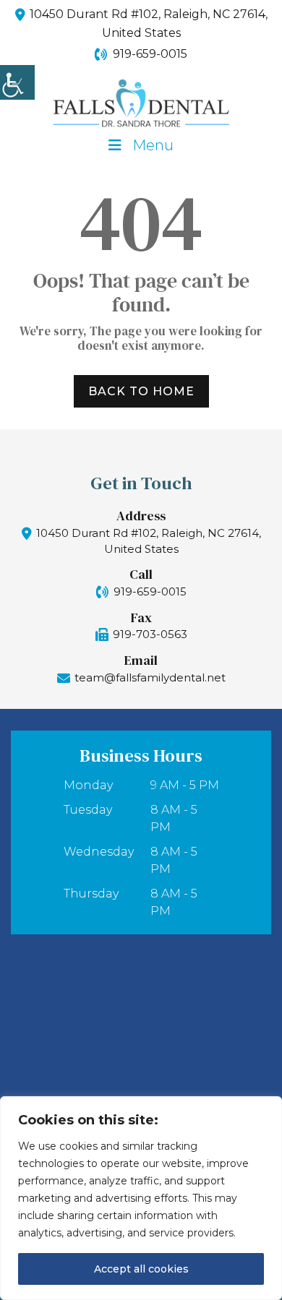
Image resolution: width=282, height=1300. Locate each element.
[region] (141, 1198)
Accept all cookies (141, 1268)
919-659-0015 (150, 54)
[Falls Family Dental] (141, 103)
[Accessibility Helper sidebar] (17, 82)
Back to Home (141, 391)
